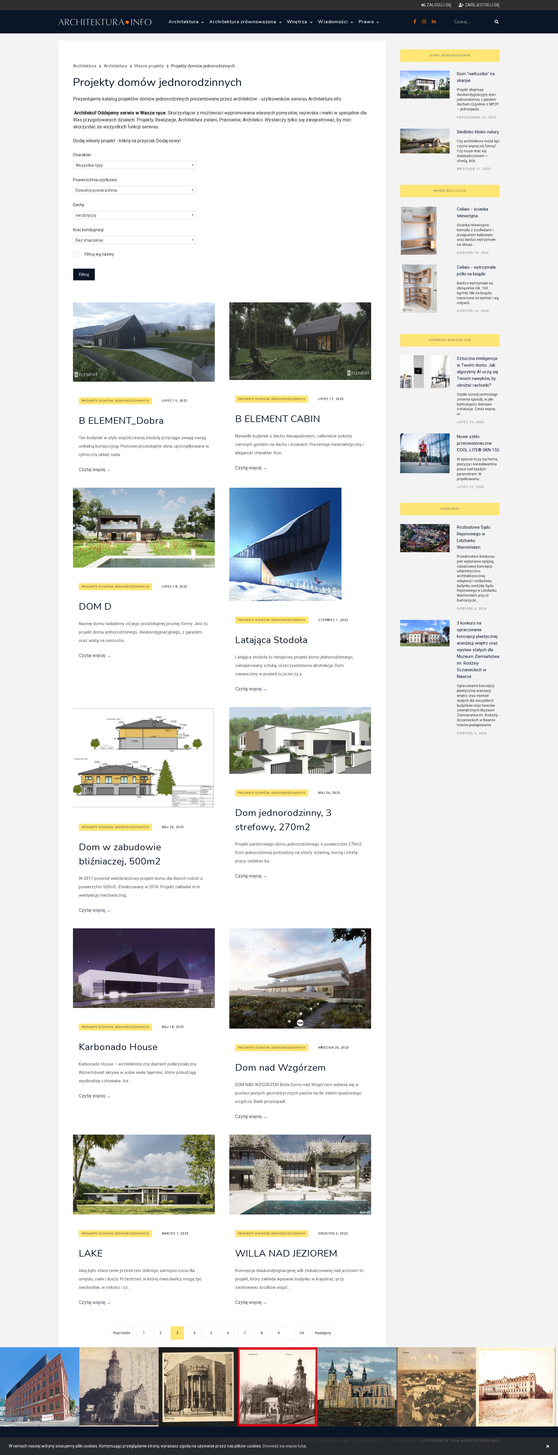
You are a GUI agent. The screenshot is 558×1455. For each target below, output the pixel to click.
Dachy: (79, 204)
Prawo (367, 22)
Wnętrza (298, 22)
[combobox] (134, 165)
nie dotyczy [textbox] (86, 215)
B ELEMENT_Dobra (121, 420)
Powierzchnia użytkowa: (95, 179)
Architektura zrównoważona (243, 22)
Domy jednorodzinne (450, 55)
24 (302, 1333)
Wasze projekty (149, 66)
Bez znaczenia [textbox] (89, 240)
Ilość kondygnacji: (89, 229)
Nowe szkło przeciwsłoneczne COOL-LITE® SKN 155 (478, 443)
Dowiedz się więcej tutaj (284, 1446)
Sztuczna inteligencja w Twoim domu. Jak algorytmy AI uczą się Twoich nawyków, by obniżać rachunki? (477, 372)
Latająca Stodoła (271, 640)
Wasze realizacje (450, 191)
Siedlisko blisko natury (478, 131)
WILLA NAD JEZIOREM (286, 1253)
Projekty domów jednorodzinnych (115, 401)
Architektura (184, 22)
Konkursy (450, 509)
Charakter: (82, 155)
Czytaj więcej (95, 469)
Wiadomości (334, 22)
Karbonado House (118, 1047)
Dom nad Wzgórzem (280, 1067)
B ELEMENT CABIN (277, 419)
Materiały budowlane (450, 340)
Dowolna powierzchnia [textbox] (96, 190)
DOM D (95, 606)
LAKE (91, 1253)
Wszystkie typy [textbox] (89, 165)
